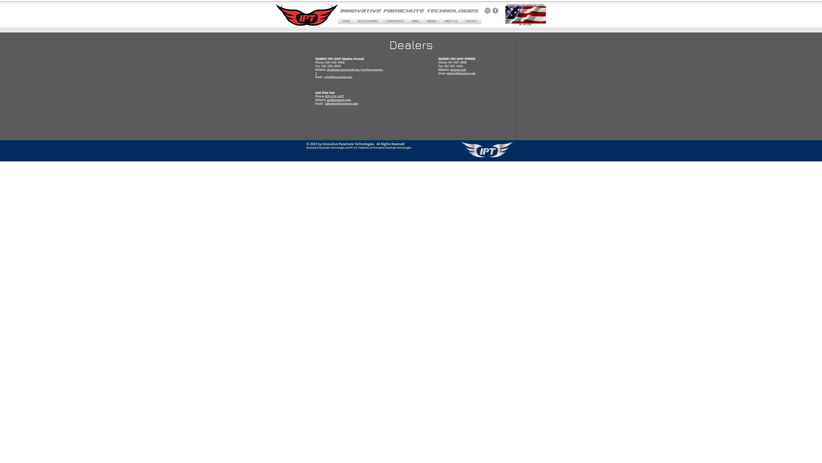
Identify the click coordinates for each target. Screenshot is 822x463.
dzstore (451, 73)
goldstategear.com (339, 100)
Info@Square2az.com (338, 77)
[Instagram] (487, 11)
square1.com (458, 69)
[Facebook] (495, 11)
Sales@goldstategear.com (341, 103)
